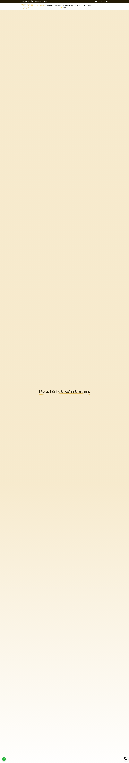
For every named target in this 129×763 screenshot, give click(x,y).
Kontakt (89, 5)
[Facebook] (96, 1)
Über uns (83, 5)
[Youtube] (106, 1)
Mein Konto (77, 5)
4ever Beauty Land (68, 5)
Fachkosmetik (58, 5)
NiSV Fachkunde (40, 5)
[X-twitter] (104, 1)
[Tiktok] (98, 1)
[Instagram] (101, 1)
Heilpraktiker (50, 5)
